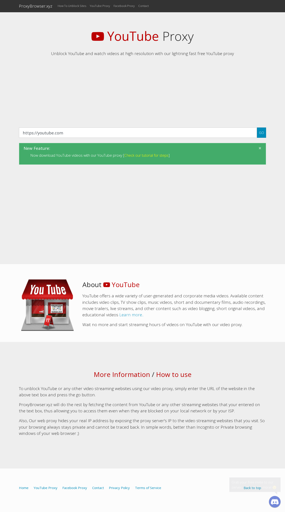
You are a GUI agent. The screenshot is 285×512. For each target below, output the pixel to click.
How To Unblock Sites (72, 6)
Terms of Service (148, 487)
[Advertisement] (142, 91)
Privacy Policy (119, 487)
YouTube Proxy (100, 6)
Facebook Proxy (124, 6)
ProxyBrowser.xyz (35, 6)
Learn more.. (131, 314)
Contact (143, 6)
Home (23, 487)
